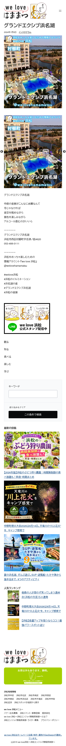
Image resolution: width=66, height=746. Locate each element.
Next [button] (64, 151)
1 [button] (30, 186)
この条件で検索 (33, 414)
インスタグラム (25, 32)
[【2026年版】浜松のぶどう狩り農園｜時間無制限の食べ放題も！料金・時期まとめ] (32, 451)
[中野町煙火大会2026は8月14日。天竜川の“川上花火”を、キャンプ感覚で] (32, 502)
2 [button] (35, 186)
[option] (33, 151)
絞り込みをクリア (17, 407)
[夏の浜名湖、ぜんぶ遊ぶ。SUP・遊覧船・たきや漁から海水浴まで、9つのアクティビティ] (32, 553)
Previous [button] (1, 151)
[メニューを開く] (60, 11)
